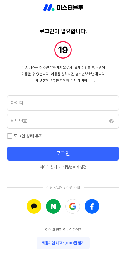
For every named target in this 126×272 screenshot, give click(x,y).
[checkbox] (9, 136)
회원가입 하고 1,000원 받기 (63, 243)
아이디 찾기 (48, 167)
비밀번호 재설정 (74, 167)
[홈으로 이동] (63, 7)
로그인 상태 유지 (28, 136)
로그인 (63, 153)
